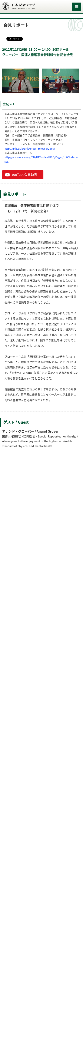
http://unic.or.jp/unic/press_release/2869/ (29, 149)
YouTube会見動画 (24, 174)
